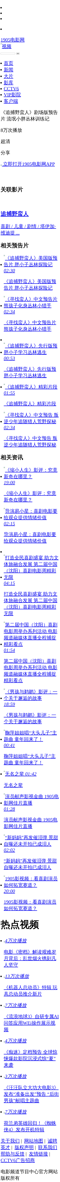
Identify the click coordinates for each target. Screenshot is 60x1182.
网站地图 (33, 1140)
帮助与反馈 (12, 1153)
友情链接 (38, 1153)
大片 (8, 76)
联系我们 (47, 1147)
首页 (8, 63)
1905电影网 (13, 39)
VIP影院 (12, 94)
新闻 (8, 69)
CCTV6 (11, 88)
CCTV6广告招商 (18, 1160)
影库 (8, 82)
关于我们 (10, 1140)
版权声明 (24, 1147)
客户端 (11, 101)
